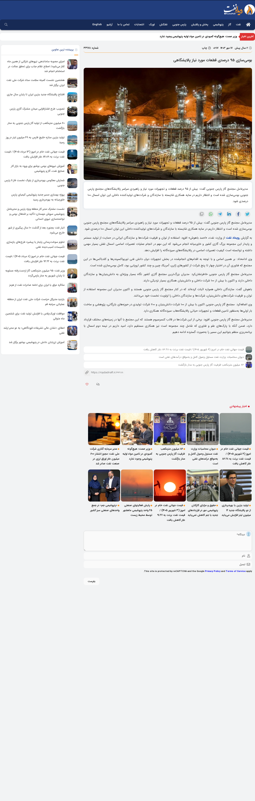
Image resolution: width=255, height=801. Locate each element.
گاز (229, 24)
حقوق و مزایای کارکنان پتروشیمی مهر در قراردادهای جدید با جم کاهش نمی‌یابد (203, 510)
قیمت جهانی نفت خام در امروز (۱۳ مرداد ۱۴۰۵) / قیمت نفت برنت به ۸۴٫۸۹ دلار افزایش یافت (34, 154)
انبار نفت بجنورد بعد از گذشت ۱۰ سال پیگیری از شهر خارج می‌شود (36, 230)
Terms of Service (236, 571)
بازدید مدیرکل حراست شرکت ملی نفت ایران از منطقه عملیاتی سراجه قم (36, 301)
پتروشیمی (218, 24)
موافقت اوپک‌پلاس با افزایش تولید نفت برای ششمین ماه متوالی (35, 316)
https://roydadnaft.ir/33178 (103, 372)
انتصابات (139, 24)
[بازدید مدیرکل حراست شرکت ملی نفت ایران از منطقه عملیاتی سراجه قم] (72, 302)
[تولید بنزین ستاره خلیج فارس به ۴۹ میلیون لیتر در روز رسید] (72, 140)
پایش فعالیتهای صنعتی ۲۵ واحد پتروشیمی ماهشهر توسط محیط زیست (137, 510)
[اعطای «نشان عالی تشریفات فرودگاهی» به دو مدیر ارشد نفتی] (72, 331)
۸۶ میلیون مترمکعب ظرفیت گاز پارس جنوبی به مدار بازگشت (211, 365)
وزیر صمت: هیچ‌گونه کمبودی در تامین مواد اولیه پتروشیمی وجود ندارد (198, 36)
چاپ (205, 48)
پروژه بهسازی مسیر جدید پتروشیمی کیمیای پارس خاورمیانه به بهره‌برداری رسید (38, 197)
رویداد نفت (233, 237)
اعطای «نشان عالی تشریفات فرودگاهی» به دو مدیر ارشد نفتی (34, 330)
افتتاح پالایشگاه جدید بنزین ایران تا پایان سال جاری (36, 94)
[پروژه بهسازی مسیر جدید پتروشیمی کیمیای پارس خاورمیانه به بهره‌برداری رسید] (72, 197)
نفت (238, 24)
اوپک (152, 24)
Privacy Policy (213, 571)
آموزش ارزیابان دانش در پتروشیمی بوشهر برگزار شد (37, 342)
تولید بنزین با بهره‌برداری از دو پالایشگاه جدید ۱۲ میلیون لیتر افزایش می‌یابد (236, 510)
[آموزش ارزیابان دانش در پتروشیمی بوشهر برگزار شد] (72, 345)
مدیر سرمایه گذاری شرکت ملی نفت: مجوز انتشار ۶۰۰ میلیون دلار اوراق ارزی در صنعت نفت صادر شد (104, 456)
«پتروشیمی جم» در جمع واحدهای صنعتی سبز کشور (104, 507)
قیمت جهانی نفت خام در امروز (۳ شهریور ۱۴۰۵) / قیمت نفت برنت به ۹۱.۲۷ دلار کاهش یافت (170, 512)
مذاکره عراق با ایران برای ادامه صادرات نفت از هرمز (37, 285)
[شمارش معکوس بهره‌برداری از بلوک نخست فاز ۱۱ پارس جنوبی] (72, 183)
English (97, 24)
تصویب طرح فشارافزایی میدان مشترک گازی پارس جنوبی (37, 111)
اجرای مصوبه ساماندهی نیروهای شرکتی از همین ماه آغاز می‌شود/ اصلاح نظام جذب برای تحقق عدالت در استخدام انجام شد (36, 66)
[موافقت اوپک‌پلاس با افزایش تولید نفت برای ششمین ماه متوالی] (72, 316)
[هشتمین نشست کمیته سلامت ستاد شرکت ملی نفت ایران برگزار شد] (72, 83)
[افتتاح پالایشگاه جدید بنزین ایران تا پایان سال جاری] (72, 97)
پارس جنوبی (179, 24)
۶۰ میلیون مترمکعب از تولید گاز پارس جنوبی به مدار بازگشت (36, 125)
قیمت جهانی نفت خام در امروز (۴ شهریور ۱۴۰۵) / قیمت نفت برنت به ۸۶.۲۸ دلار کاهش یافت (193, 349)
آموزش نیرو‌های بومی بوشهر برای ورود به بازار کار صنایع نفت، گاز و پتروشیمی (38, 168)
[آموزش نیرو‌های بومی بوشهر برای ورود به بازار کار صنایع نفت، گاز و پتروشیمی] (72, 169)
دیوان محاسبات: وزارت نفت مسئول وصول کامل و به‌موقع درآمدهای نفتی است (201, 357)
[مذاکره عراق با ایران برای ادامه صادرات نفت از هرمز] (72, 288)
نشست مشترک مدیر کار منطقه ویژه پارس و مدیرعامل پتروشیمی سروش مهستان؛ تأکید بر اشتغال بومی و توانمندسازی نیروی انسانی (36, 214)
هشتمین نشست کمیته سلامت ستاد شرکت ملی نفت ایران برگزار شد (35, 82)
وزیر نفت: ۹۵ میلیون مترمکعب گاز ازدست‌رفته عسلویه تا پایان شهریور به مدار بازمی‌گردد (35, 273)
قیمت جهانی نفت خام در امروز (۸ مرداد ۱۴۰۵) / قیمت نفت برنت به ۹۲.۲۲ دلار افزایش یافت (35, 258)
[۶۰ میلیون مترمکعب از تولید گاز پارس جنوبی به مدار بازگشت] (72, 126)
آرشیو (110, 24)
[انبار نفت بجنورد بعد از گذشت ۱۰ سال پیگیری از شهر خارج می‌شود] (72, 230)
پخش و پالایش (199, 24)
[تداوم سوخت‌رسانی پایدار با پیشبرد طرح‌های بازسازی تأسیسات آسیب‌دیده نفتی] (72, 245)
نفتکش (163, 24)
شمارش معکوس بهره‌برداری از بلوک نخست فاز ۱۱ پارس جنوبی (34, 183)
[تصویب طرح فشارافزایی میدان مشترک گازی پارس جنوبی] (72, 112)
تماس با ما (123, 24)
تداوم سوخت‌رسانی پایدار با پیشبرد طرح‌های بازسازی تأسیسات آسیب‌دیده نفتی (35, 244)
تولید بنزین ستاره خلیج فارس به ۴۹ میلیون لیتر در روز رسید (35, 140)
